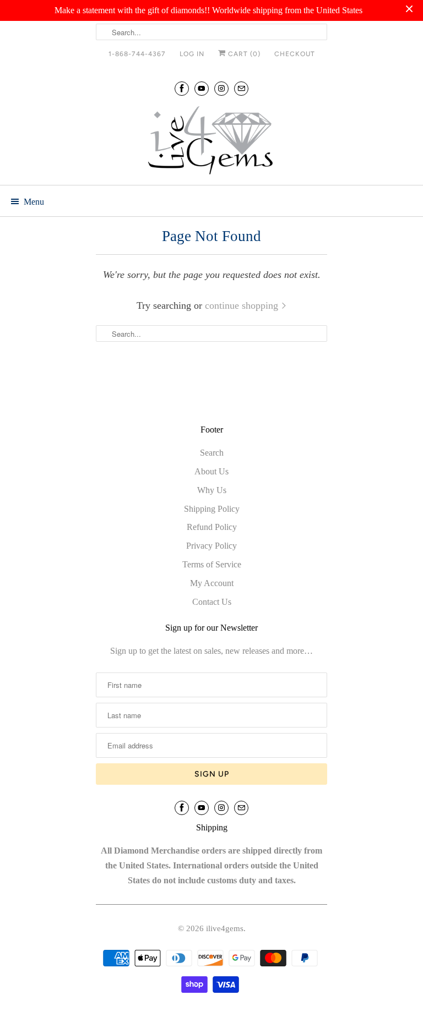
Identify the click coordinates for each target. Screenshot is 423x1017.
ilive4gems (224, 928)
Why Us (211, 490)
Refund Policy (212, 527)
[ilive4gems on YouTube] (201, 88)
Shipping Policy (212, 508)
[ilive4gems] (211, 141)
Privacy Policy (211, 545)
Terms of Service (211, 564)
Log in (192, 54)
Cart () (243, 54)
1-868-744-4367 (137, 54)
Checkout (294, 54)
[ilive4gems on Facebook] (182, 88)
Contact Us (211, 601)
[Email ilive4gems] (241, 88)
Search (212, 452)
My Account (212, 583)
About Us (211, 471)
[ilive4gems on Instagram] (221, 88)
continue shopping (243, 305)
